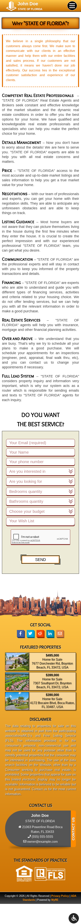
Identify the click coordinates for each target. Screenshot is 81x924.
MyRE (54, 899)
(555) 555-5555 (42, 836)
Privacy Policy (60, 895)
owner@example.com (42, 841)
